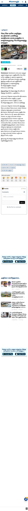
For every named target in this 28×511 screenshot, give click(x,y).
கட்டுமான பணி (5, 167)
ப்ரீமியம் (13, 5)
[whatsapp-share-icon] (2, 70)
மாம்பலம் (11, 165)
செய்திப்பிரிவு (6, 62)
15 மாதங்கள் (12, 167)
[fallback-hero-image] (6, 284)
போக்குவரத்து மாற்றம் (20, 165)
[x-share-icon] (5, 70)
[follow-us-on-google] (25, 69)
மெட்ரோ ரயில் (5, 165)
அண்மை (4, 5)
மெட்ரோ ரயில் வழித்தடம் (7, 170)
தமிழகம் (20, 5)
